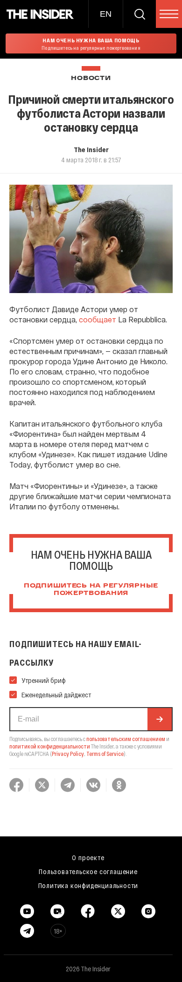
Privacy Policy (68, 753)
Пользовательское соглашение (88, 871)
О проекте (88, 857)
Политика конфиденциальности (88, 885)
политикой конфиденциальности (49, 746)
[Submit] (159, 719)
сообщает (97, 319)
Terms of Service (105, 753)
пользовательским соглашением (125, 738)
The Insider (91, 149)
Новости (91, 78)
